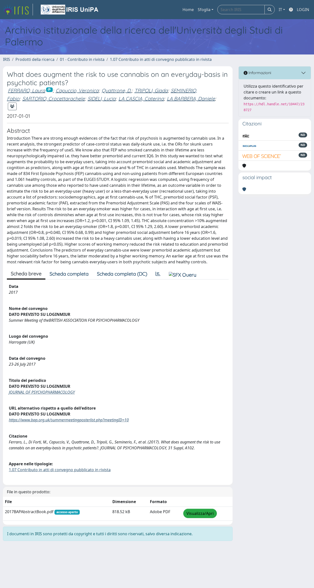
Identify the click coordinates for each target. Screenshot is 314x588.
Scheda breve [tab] (26, 273)
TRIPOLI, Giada (151, 90)
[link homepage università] (70, 9)
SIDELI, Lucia (102, 98)
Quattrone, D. (116, 90)
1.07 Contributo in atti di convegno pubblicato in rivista (161, 59)
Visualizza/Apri (200, 513)
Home (188, 9)
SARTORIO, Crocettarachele (53, 98)
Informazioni (259, 72)
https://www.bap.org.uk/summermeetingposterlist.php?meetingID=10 (69, 420)
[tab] (158, 274)
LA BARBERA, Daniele (191, 98)
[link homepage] (18, 9)
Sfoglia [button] (204, 9)
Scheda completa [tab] (69, 274)
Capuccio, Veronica (77, 90)
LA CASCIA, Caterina (141, 98)
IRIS (6, 59)
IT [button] (280, 9)
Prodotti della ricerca (34, 59)
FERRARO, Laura (26, 90)
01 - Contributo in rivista (82, 59)
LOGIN (303, 9)
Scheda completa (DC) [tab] (122, 274)
